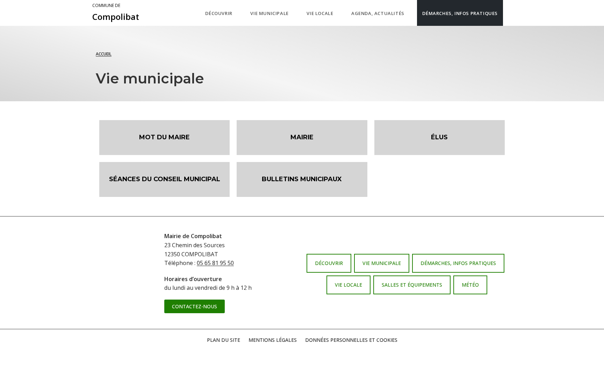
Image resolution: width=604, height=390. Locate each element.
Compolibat (115, 12)
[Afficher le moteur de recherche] (510, 13)
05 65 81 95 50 (215, 263)
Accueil (104, 54)
